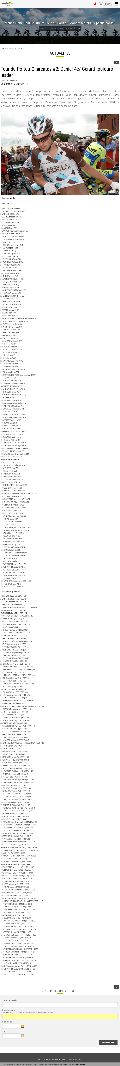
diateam (64, 1059)
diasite (80, 1059)
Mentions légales (44, 1059)
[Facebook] (105, 3)
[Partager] (110, 3)
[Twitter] (101, 3)
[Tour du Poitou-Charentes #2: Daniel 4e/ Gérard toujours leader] (60, 154)
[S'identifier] (95, 3)
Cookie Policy (79, 1064)
